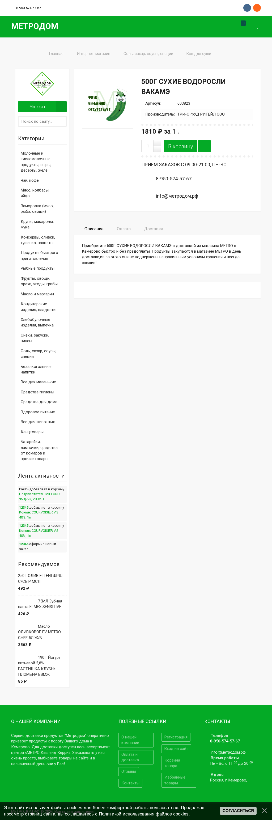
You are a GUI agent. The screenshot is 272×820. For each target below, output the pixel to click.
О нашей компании (130, 740)
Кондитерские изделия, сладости (38, 306)
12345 (23, 507)
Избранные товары (174, 780)
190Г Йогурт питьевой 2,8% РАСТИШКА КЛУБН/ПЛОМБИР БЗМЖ (39, 666)
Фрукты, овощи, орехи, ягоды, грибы (39, 281)
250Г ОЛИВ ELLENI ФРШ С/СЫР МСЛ (40, 578)
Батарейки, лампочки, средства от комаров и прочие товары (39, 450)
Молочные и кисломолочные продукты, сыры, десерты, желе (36, 162)
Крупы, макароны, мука (37, 224)
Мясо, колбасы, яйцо (35, 193)
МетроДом (34, 26)
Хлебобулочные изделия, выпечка (37, 322)
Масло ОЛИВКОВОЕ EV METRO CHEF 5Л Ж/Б (39, 632)
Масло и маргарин (37, 294)
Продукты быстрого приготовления (39, 255)
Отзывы (128, 771)
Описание (93, 228)
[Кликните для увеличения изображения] (107, 102)
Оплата (123, 228)
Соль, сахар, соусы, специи (38, 354)
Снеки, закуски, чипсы (35, 338)
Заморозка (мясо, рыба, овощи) (37, 208)
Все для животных (38, 421)
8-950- (28, 8)
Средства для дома (39, 402)
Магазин (37, 106)
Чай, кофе (30, 180)
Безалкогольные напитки (36, 369)
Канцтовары (32, 432)
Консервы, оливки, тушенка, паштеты (38, 240)
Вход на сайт (176, 748)
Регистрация (176, 737)
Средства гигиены (37, 392)
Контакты (130, 783)
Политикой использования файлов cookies (144, 813)
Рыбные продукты (37, 268)
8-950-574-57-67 (225, 741)
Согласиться (238, 811)
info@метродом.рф (228, 752)
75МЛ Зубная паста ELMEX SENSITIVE (40, 604)
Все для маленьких (38, 382)
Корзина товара (172, 763)
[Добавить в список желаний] (204, 146)
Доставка (153, 228)
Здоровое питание (38, 412)
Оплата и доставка (130, 757)
